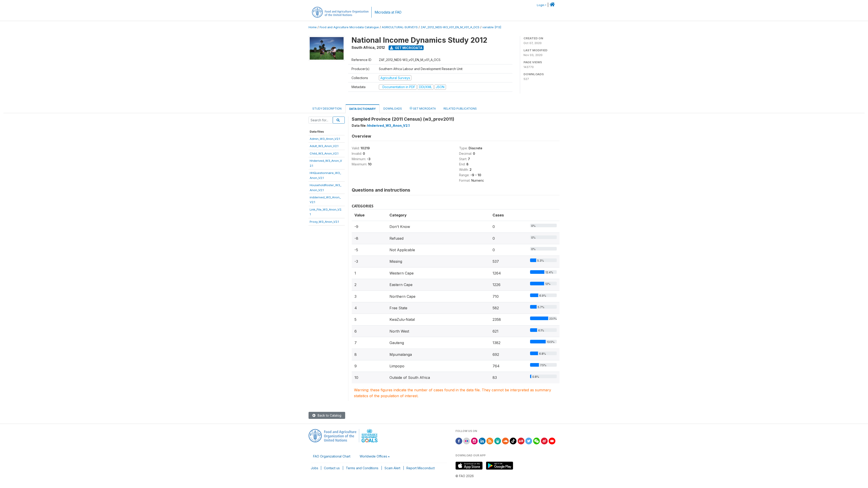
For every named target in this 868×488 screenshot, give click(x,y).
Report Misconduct (420, 468)
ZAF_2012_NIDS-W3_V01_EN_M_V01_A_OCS (450, 27)
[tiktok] (513, 441)
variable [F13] (491, 27)
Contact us (332, 468)
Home (313, 27)
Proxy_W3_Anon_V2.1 (324, 221)
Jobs (314, 468)
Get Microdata (408, 48)
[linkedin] (482, 441)
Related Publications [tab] (460, 108)
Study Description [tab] (327, 108)
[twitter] (528, 441)
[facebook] (458, 441)
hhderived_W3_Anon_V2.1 (388, 125)
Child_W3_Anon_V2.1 (324, 153)
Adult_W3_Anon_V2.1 (324, 146)
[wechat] (536, 441)
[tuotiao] (521, 441)
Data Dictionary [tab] (362, 108)
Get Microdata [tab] (424, 108)
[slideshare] (497, 441)
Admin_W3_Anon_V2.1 (325, 139)
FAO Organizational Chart (331, 456)
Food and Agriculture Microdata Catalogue (349, 27)
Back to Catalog (329, 415)
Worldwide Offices (373, 456)
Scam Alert (392, 468)
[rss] (489, 441)
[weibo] (544, 441)
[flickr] (466, 441)
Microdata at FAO (388, 12)
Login (540, 5)
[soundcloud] (505, 441)
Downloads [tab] (392, 108)
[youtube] (552, 441)
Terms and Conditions (362, 468)
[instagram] (474, 441)
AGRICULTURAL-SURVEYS (400, 27)
